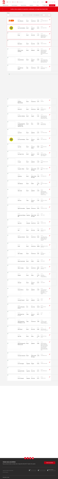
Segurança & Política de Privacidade (8, 470)
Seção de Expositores (14, 5)
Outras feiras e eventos (6, 477)
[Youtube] (54, 2)
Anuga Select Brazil (5, 5)
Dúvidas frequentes (5, 472)
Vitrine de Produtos (23, 5)
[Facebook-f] (51, 2)
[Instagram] (49, 2)
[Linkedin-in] (52, 2)
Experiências (31, 5)
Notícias (38, 5)
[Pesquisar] (46, 2)
